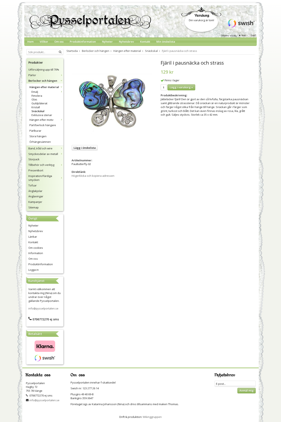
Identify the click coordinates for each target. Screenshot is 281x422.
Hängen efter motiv (41, 120)
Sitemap (33, 207)
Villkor (44, 41)
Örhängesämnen (40, 142)
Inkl (244, 35)
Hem (30, 41)
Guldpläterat (39, 103)
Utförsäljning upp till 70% (43, 69)
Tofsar (32, 185)
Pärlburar (35, 131)
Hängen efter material (44, 87)
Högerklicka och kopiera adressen (93, 176)
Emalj (34, 92)
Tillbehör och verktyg (41, 165)
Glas (34, 99)
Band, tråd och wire (40, 148)
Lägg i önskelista (85, 148)
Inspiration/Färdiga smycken (40, 178)
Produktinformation (83, 41)
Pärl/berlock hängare (42, 125)
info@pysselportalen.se (43, 308)
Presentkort (35, 170)
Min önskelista (165, 41)
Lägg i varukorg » (181, 87)
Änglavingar (35, 196)
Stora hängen (37, 136)
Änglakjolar (35, 191)
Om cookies (35, 248)
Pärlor (32, 75)
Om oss (59, 41)
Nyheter (107, 41)
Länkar (32, 236)
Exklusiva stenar (41, 115)
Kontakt (145, 41)
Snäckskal (37, 111)
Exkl (253, 35)
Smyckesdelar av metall (43, 154)
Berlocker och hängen (42, 81)
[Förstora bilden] (112, 101)
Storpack (33, 159)
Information (35, 253)
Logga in (33, 270)
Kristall (35, 107)
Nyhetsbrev (126, 41)
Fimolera (36, 96)
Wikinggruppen (152, 417)
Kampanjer (35, 202)
